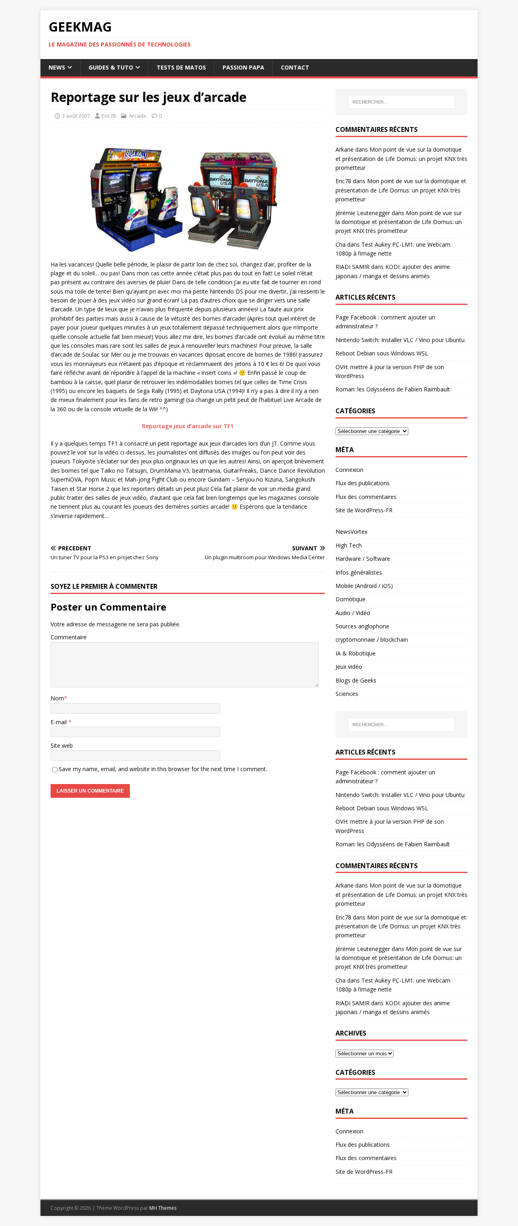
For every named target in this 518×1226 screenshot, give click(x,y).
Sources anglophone (362, 626)
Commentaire (69, 637)
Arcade (137, 115)
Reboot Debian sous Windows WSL (381, 353)
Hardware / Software (362, 558)
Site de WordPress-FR (364, 510)
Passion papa (243, 67)
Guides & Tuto (111, 67)
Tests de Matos (181, 67)
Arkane (344, 149)
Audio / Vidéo (352, 613)
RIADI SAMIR (352, 267)
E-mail (59, 722)
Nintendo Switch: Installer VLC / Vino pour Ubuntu (400, 340)
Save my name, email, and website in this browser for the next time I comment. (163, 769)
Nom (57, 698)
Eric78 (109, 115)
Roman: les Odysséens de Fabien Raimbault (392, 389)
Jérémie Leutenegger (362, 213)
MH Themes (162, 1208)
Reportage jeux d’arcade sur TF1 (188, 426)
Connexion (349, 469)
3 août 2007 (76, 115)
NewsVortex (351, 531)
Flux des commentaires (366, 497)
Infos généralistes (358, 572)
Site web (62, 745)
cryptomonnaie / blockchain (371, 639)
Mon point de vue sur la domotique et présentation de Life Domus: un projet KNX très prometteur (401, 158)
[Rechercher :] (401, 102)
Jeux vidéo (348, 666)
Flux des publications (362, 483)
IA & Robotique (355, 653)
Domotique (350, 599)
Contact (295, 67)
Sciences (346, 694)
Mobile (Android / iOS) (364, 586)
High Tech (348, 545)
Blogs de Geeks (355, 680)
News (57, 67)
